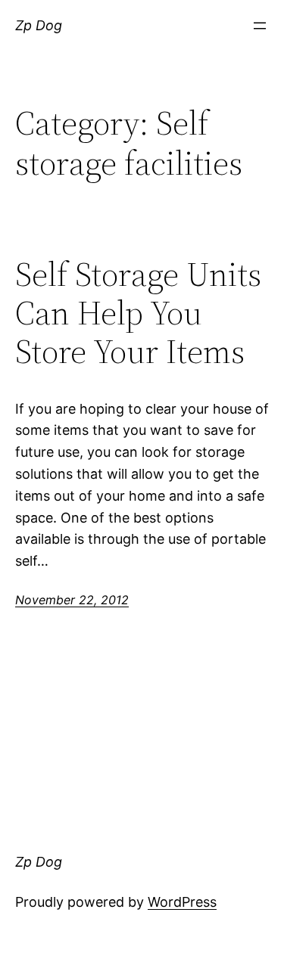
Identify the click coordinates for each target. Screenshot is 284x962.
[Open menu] (260, 26)
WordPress (182, 902)
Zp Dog (38, 25)
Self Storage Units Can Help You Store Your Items (138, 313)
